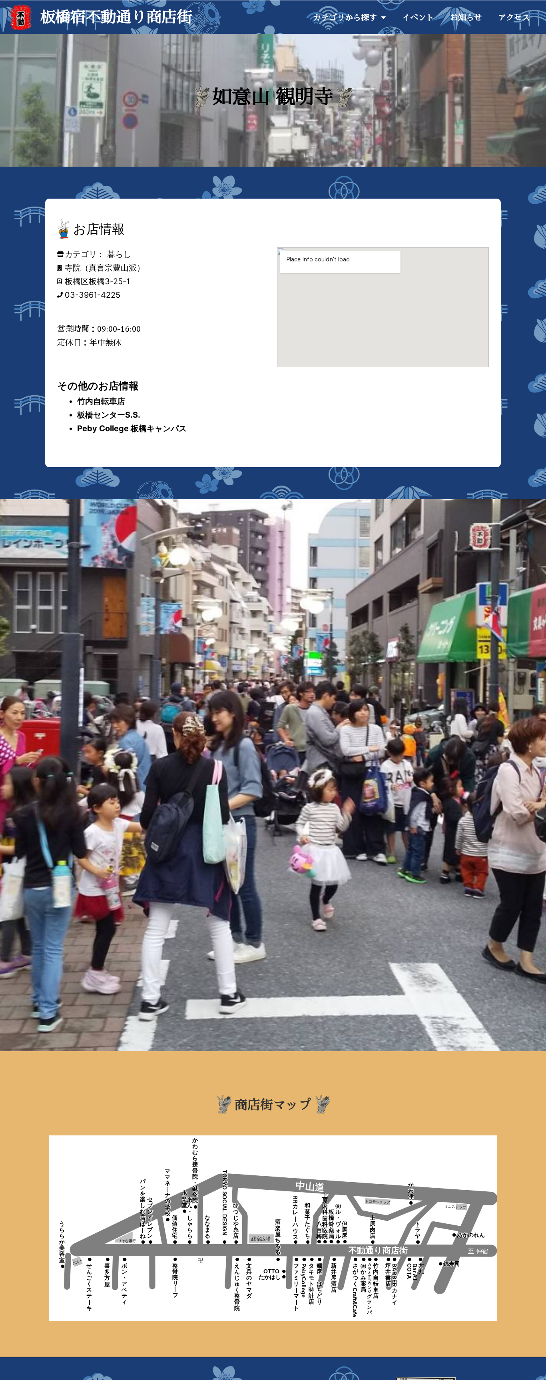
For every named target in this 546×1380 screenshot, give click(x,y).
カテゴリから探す (345, 18)
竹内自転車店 (101, 401)
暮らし (119, 254)
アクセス (514, 18)
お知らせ (466, 18)
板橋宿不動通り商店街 (116, 17)
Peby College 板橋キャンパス (132, 428)
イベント (418, 18)
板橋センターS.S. (108, 415)
